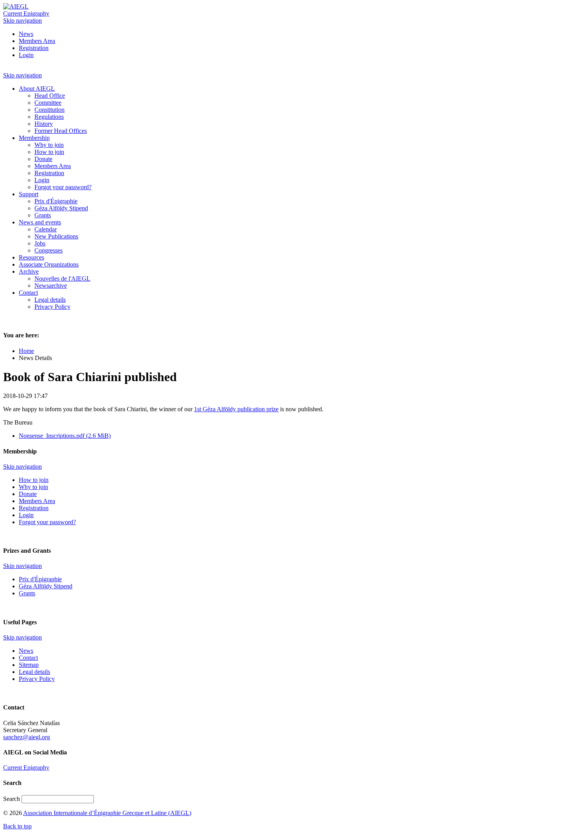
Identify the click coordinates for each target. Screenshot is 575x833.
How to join (34, 480)
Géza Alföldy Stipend (45, 586)
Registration (34, 48)
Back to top (17, 826)
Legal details (34, 671)
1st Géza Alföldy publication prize (236, 409)
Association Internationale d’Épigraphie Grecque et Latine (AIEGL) (107, 813)
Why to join (33, 487)
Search (12, 798)
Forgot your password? (47, 522)
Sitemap (29, 664)
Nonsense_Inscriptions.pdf (65, 435)
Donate (28, 494)
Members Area (37, 41)
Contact (28, 657)
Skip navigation (22, 20)
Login (26, 55)
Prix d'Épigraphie (40, 579)
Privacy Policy (37, 678)
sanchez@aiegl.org (26, 737)
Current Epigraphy (26, 13)
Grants (27, 593)
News (26, 33)
